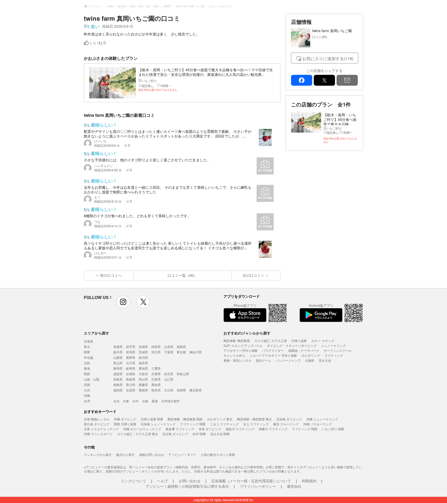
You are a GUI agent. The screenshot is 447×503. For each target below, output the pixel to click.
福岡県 (118, 390)
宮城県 (143, 346)
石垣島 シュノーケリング (158, 424)
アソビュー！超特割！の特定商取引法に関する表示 (187, 486)
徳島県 (118, 384)
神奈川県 (195, 352)
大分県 (168, 390)
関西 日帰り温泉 (125, 424)
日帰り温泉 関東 (152, 419)
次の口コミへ (253, 275)
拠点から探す (125, 454)
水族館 (309, 360)
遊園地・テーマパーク (303, 350)
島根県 (130, 379)
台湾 (87, 401)
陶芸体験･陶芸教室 (237, 340)
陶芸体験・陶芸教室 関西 (185, 419)
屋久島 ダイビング (96, 424)
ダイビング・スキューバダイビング (292, 345)
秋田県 (156, 346)
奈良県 (168, 373)
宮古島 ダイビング (175, 434)
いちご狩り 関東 (333, 429)
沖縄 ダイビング (125, 419)
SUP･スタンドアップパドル (243, 345)
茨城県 (143, 352)
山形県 (168, 346)
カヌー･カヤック (322, 340)
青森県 (118, 346)
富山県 (118, 363)
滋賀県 (118, 373)
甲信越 (88, 357)
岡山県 (143, 379)
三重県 (156, 368)
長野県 (130, 357)
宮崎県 (181, 390)
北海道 (88, 341)
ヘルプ (162, 480)
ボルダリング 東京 (220, 419)
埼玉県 (156, 352)
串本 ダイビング (210, 429)
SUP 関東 (199, 434)
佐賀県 (130, 390)
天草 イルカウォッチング (101, 429)
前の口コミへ (111, 275)
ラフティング (333, 355)
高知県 (156, 384)
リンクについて (133, 480)
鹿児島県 (195, 390)
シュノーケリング (333, 345)
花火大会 (325, 360)
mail (347, 80)
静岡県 (118, 368)
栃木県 (118, 352)
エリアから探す (96, 333)
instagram (123, 301)
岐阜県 (130, 368)
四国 (87, 384)
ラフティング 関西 (304, 429)
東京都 (181, 352)
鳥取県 (118, 379)
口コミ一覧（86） (182, 275)
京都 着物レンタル (96, 419)
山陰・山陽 (91, 379)
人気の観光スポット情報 (218, 454)
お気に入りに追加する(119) (327, 58)
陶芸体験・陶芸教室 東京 (254, 419)
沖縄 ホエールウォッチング (142, 429)
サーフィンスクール (338, 350)
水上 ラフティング (256, 424)
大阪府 (143, 373)
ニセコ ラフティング (224, 424)
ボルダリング (310, 355)
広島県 (156, 379)
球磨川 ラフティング (273, 429)
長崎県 (143, 390)
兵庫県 (156, 373)
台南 (145, 401)
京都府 (130, 373)
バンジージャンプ (288, 360)
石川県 (130, 363)
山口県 (168, 379)
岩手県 (130, 346)
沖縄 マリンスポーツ (98, 434)
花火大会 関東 (220, 434)
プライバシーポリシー (258, 486)
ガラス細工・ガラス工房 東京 (137, 434)
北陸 (87, 363)
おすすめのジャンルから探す (247, 333)
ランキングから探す (98, 454)
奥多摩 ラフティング (180, 429)
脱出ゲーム (263, 360)
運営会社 (294, 486)
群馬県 (130, 352)
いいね (98, 43)
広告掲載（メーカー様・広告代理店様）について (251, 480)
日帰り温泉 (299, 340)
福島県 (181, 346)
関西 (87, 373)
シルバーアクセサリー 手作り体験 (273, 355)
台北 (116, 401)
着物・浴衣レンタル (237, 360)
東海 (87, 368)
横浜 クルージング (286, 424)
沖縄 (87, 395)
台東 (126, 401)
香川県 (130, 384)
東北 (87, 346)
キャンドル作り (234, 355)
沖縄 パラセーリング (317, 424)
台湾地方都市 (170, 401)
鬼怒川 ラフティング (240, 429)
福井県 (143, 363)
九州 (87, 390)
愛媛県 (143, 384)
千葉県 (168, 352)
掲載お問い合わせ (151, 454)
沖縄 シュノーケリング (322, 419)
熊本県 (156, 390)
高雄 (155, 401)
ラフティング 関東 (193, 424)
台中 (135, 401)
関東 (87, 352)
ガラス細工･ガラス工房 (270, 340)
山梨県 (118, 357)
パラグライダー (273, 350)
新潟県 (143, 357)
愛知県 (143, 368)
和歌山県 (183, 373)
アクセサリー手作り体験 (241, 350)
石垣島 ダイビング (289, 419)
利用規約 (309, 480)
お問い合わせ (189, 480)
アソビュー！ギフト (182, 454)
